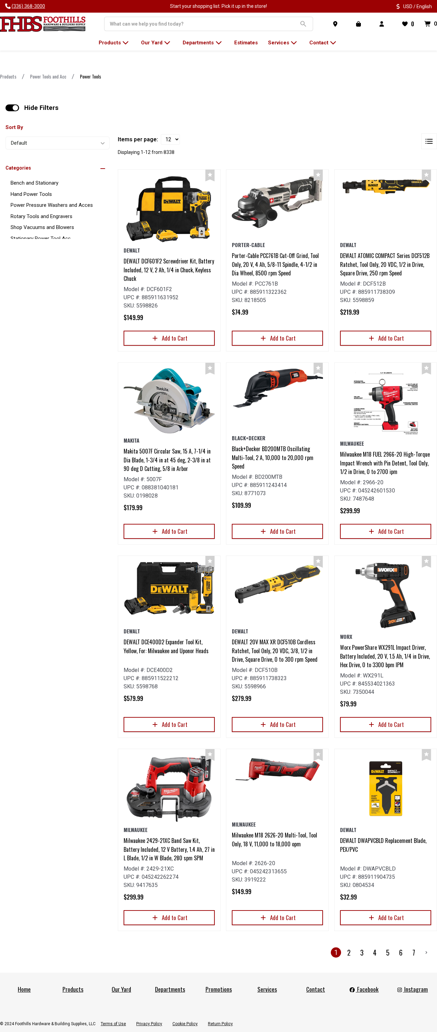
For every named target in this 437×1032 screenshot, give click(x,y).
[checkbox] (12, 107)
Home (24, 989)
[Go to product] (169, 209)
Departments (170, 989)
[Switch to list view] (429, 141)
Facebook (367, 989)
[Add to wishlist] (210, 176)
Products (8, 76)
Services (267, 989)
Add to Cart (174, 338)
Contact (315, 989)
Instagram (415, 989)
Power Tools (90, 76)
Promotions (219, 989)
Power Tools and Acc (48, 76)
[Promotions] (360, 24)
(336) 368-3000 (28, 6)
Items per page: (138, 139)
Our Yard (121, 989)
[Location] (336, 24)
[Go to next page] (426, 952)
